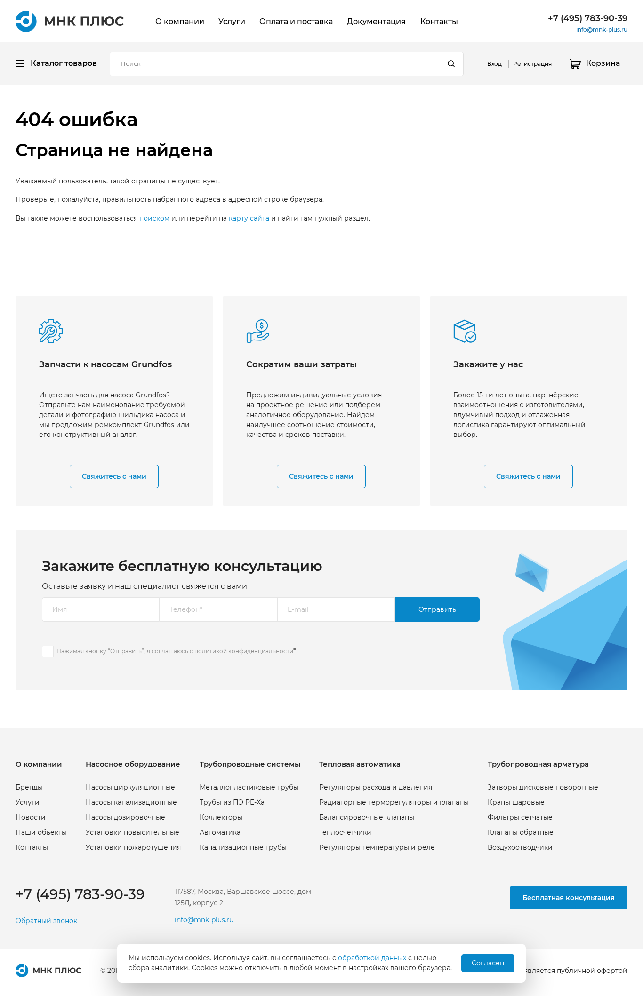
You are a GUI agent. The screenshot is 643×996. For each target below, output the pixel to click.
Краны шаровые (516, 802)
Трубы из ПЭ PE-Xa (232, 802)
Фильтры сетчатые (520, 817)
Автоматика (220, 832)
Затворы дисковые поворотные (543, 787)
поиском (154, 218)
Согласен (488, 963)
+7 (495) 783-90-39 (587, 18)
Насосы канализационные (131, 802)
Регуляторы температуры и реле (377, 847)
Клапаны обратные (521, 832)
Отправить (437, 609)
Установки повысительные (132, 832)
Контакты (439, 21)
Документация (376, 21)
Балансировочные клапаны (366, 817)
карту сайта (249, 218)
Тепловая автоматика (360, 763)
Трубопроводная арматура (538, 763)
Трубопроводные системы (250, 763)
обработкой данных (372, 958)
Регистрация (532, 63)
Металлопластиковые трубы (249, 787)
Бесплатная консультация (568, 897)
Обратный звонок (46, 921)
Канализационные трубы (243, 847)
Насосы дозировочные (125, 817)
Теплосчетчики (345, 832)
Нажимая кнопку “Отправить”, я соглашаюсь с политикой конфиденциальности (174, 651)
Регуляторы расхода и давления (375, 787)
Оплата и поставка (296, 21)
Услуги (231, 21)
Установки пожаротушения (133, 847)
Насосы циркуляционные (130, 787)
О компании (179, 21)
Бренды (29, 787)
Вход (494, 63)
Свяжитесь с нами (114, 476)
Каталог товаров (64, 63)
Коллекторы (221, 817)
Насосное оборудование (133, 763)
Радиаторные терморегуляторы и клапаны (394, 802)
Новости (31, 817)
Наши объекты (41, 832)
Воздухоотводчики (520, 847)
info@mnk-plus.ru (601, 29)
